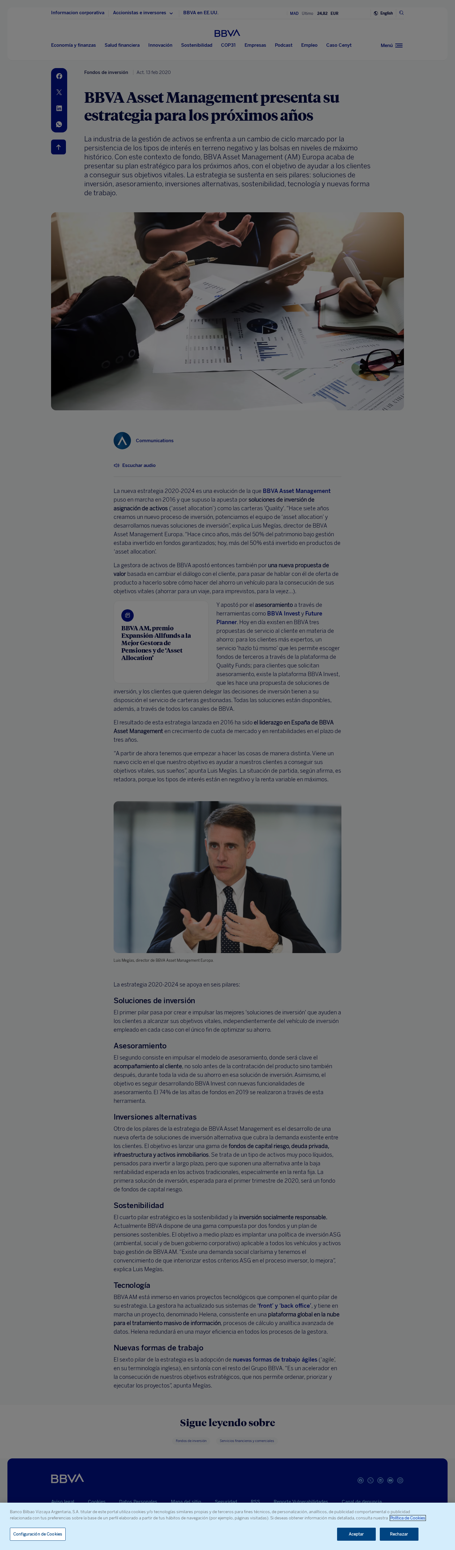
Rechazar (399, 1534)
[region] (227, 1526)
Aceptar (356, 1534)
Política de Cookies (407, 1518)
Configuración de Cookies (37, 1534)
